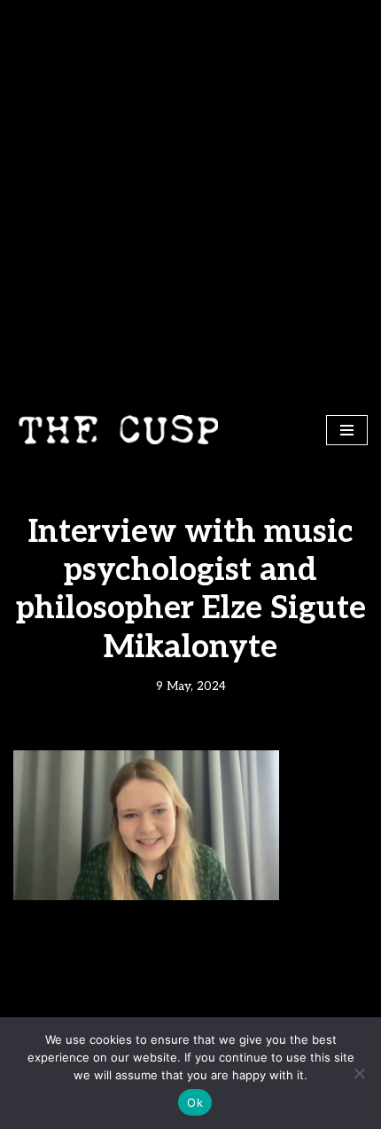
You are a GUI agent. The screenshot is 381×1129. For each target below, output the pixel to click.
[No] (359, 1073)
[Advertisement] (190, 199)
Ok (195, 1102)
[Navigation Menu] (347, 430)
